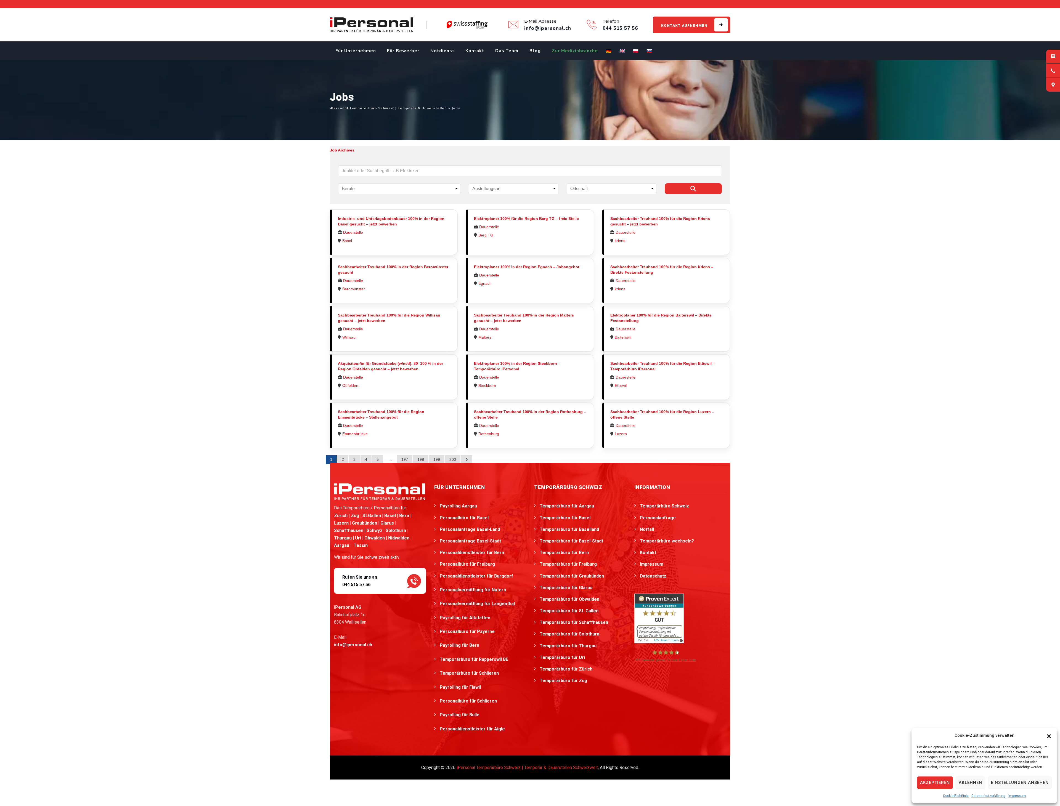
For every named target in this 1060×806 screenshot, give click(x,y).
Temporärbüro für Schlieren (470, 673)
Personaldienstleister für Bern (472, 552)
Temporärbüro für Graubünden (572, 576)
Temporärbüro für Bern (564, 552)
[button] (1049, 735)
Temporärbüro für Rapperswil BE (474, 659)
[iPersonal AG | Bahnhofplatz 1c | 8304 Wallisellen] (1053, 85)
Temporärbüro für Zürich (566, 669)
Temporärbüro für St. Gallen (569, 610)
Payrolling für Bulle (460, 714)
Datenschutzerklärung (988, 796)
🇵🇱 (636, 51)
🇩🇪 (609, 51)
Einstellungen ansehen (1020, 782)
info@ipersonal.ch (353, 644)
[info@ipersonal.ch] (1053, 56)
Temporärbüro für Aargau (567, 506)
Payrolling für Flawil (461, 687)
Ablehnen (970, 782)
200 (452, 459)
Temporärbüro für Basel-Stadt (571, 541)
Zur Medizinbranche (575, 51)
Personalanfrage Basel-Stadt (470, 541)
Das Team (506, 51)
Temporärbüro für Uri (562, 657)
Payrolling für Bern (460, 645)
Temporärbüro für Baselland (569, 529)
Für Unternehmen (355, 51)
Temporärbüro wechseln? (667, 541)
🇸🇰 (649, 51)
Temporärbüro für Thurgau (568, 645)
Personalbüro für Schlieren (469, 701)
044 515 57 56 (356, 584)
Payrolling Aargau (458, 506)
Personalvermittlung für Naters (473, 589)
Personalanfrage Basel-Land (470, 529)
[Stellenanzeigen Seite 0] (466, 459)
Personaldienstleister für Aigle (473, 728)
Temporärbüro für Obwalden (569, 599)
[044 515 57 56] (1053, 71)
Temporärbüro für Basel (565, 517)
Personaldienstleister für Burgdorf (477, 576)
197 (404, 459)
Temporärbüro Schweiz (664, 506)
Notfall (647, 529)
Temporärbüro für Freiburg (568, 564)
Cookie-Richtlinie (956, 796)
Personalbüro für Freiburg (467, 564)
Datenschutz (653, 576)
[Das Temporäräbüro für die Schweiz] (371, 24)
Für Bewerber (403, 51)
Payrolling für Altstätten (465, 617)
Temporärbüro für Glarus (566, 587)
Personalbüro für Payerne (468, 631)
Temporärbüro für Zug (563, 680)
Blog (535, 51)
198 (420, 459)
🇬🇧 (622, 51)
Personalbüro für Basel (464, 517)
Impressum (1017, 796)
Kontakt (474, 51)
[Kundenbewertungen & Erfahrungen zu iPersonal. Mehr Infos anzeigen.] (659, 618)
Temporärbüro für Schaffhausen (574, 622)
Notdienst (442, 51)
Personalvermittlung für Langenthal (478, 603)
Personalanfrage (658, 517)
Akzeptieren (935, 782)
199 (436, 459)
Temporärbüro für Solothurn (569, 634)
